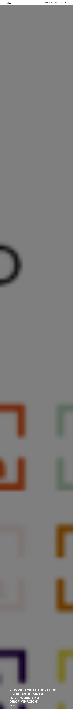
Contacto (61, 2)
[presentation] (47, 2)
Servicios (56, 2)
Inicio (46, 2)
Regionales (51, 2)
